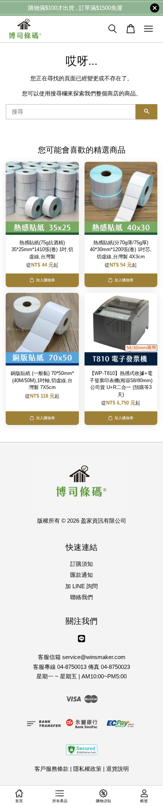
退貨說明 (117, 768)
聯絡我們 (81, 597)
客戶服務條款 (51, 768)
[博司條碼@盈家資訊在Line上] (81, 642)
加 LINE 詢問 (81, 586)
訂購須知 (81, 564)
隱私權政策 (87, 768)
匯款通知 (81, 575)
